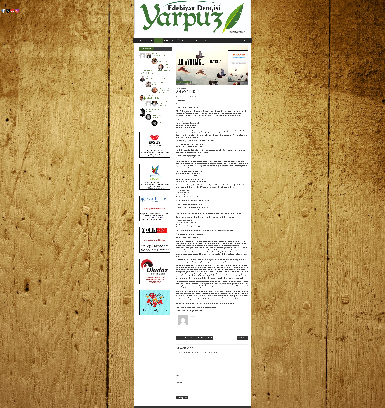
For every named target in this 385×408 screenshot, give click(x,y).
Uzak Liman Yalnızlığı (158, 55)
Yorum (178, 356)
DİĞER (188, 40)
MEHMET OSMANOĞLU (152, 109)
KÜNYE (196, 40)
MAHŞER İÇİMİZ (163, 61)
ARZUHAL (154, 84)
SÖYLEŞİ (180, 40)
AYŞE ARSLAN (162, 59)
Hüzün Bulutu (155, 117)
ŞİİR (172, 40)
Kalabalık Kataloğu (163, 123)
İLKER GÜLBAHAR (163, 88)
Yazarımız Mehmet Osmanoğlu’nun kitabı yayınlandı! (195, 338)
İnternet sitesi (180, 390)
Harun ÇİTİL (149, 76)
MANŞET (186, 82)
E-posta (179, 383)
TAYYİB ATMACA (156, 115)
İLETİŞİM (204, 40)
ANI (151, 40)
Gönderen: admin (182, 96)
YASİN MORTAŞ (162, 121)
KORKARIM (241, 338)
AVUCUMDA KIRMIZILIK (153, 98)
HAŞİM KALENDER (157, 82)
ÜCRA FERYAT (149, 111)
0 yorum (194, 96)
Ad (177, 375)
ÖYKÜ (166, 40)
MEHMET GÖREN (163, 101)
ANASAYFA (143, 40)
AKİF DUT (154, 53)
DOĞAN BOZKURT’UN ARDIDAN (155, 79)
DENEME (158, 40)
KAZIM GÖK (149, 96)
